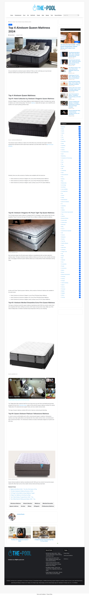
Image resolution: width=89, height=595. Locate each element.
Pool (62, 176)
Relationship (63, 182)
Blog (62, 180)
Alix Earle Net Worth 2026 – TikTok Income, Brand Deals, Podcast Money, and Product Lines (70, 46)
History (62, 295)
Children (63, 209)
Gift (62, 232)
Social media (64, 220)
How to (62, 228)
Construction (64, 222)
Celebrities (63, 205)
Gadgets (63, 293)
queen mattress (14, 506)
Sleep (29, 506)
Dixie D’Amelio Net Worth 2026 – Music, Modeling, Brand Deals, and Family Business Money (53, 559)
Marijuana (63, 237)
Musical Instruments (65, 274)
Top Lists (63, 241)
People (38, 15)
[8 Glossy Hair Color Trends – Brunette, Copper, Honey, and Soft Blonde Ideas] (64, 89)
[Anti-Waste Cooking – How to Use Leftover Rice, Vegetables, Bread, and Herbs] (64, 69)
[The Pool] (44, 7)
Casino (62, 133)
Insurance (63, 249)
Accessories (63, 264)
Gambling (63, 145)
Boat (62, 257)
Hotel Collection (28, 503)
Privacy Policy (66, 553)
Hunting (63, 278)
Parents (63, 239)
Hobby (62, 197)
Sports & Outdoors (65, 201)
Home (11, 15)
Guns (62, 261)
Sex (62, 193)
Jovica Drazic (12, 35)
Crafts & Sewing (64, 282)
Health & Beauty (64, 243)
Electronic (63, 224)
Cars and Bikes (64, 189)
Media (62, 255)
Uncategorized (64, 191)
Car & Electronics (65, 151)
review (23, 506)
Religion (63, 291)
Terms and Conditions (68, 555)
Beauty (47, 15)
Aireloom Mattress (16, 503)
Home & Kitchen (58, 15)
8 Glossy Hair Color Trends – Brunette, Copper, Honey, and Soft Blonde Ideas (75, 89)
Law (62, 160)
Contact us (66, 558)
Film (62, 253)
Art (62, 203)
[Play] (50, 391)
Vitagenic (37, 506)
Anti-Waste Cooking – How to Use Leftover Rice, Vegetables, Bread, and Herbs (54, 569)
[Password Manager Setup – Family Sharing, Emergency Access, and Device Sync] (64, 112)
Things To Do (64, 251)
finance (62, 147)
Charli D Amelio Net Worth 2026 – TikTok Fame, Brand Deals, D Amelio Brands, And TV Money (53, 564)
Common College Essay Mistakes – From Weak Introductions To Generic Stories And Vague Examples (74, 104)
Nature (62, 270)
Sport (62, 153)
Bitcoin (62, 272)
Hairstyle (63, 259)
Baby (62, 226)
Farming (63, 297)
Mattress (37, 503)
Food (24, 15)
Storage (63, 280)
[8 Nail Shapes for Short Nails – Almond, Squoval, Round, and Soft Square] (64, 77)
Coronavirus (63, 268)
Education (63, 141)
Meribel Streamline (48, 503)
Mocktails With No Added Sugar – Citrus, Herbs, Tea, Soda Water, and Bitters (74, 83)
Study (62, 245)
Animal (62, 195)
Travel (62, 139)
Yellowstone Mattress (48, 506)
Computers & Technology (66, 158)
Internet (63, 234)
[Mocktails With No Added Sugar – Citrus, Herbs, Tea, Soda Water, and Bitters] (64, 83)
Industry (63, 216)
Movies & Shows (64, 218)
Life (28, 15)
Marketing (63, 155)
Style (43, 15)
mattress (33, 102)
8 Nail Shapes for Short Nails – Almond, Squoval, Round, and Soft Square (74, 77)
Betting (62, 178)
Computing (63, 170)
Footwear (63, 288)
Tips (62, 164)
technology (63, 185)
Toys (62, 214)
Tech (52, 15)
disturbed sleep (22, 405)
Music (62, 207)
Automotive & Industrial (66, 230)
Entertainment (18, 15)
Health (62, 130)
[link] (10, 380)
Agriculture (63, 247)
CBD (62, 168)
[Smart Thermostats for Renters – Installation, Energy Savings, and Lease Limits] (64, 95)
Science (63, 286)
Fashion (63, 149)
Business (63, 126)
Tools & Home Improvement (67, 212)
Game (62, 143)
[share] (43, 379)
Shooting (63, 276)
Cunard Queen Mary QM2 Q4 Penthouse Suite (25, 380)
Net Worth (33, 15)
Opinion (62, 284)
